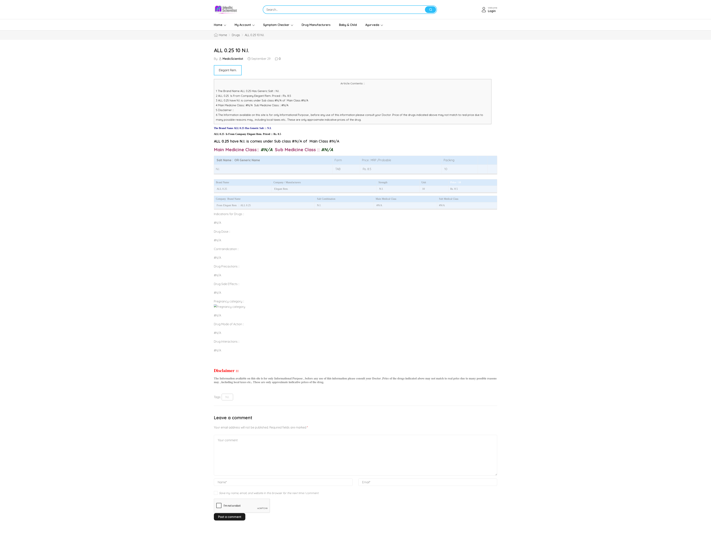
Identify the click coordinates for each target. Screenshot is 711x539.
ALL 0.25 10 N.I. (231, 50)
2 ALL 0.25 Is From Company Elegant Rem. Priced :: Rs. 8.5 (253, 96)
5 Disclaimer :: (225, 110)
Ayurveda (372, 25)
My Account (243, 25)
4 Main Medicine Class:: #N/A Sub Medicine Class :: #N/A (252, 105)
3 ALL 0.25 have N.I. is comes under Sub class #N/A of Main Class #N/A (262, 100)
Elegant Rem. (228, 70)
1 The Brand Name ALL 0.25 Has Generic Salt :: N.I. (248, 91)
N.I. (227, 397)
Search (430, 9)
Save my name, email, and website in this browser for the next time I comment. (269, 493)
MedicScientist (233, 59)
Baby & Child (348, 25)
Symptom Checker (276, 25)
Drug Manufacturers (316, 25)
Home (218, 25)
